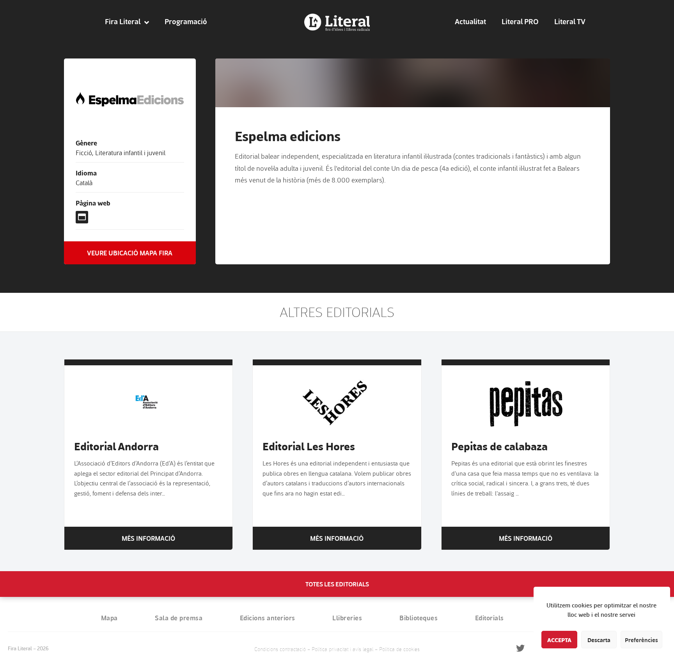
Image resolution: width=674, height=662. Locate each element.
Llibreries (347, 617)
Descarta (598, 639)
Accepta (559, 639)
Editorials (489, 617)
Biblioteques (418, 617)
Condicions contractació (280, 649)
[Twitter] (521, 648)
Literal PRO (520, 21)
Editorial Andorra (116, 446)
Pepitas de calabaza (499, 446)
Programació (186, 21)
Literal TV (569, 21)
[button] (130, 252)
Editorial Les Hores (309, 446)
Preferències (641, 639)
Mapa (109, 617)
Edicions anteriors (267, 617)
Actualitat (470, 21)
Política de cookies (399, 649)
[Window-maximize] (82, 217)
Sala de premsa (178, 617)
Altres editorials (337, 312)
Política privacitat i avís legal (342, 649)
